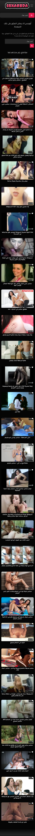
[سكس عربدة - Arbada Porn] (17, 6)
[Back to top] (29, 830)
